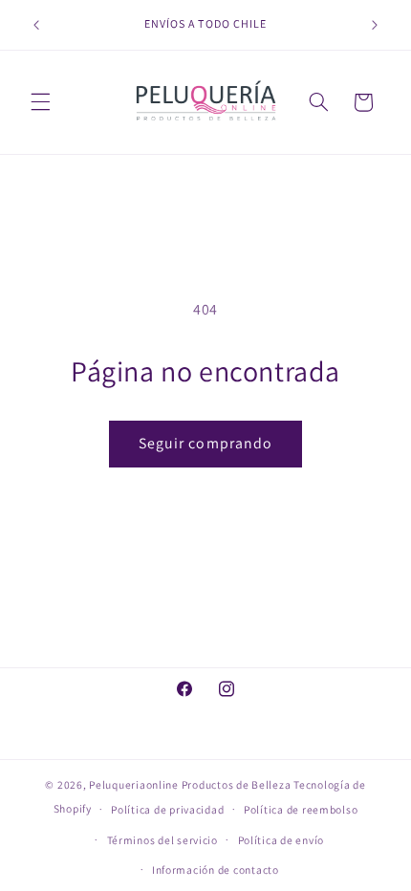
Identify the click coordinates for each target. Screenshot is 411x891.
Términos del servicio (162, 840)
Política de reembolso (300, 809)
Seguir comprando (205, 443)
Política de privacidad (167, 809)
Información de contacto (215, 869)
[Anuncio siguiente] (375, 25)
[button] (40, 102)
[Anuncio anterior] (36, 25)
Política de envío (281, 840)
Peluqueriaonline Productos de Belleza (190, 784)
